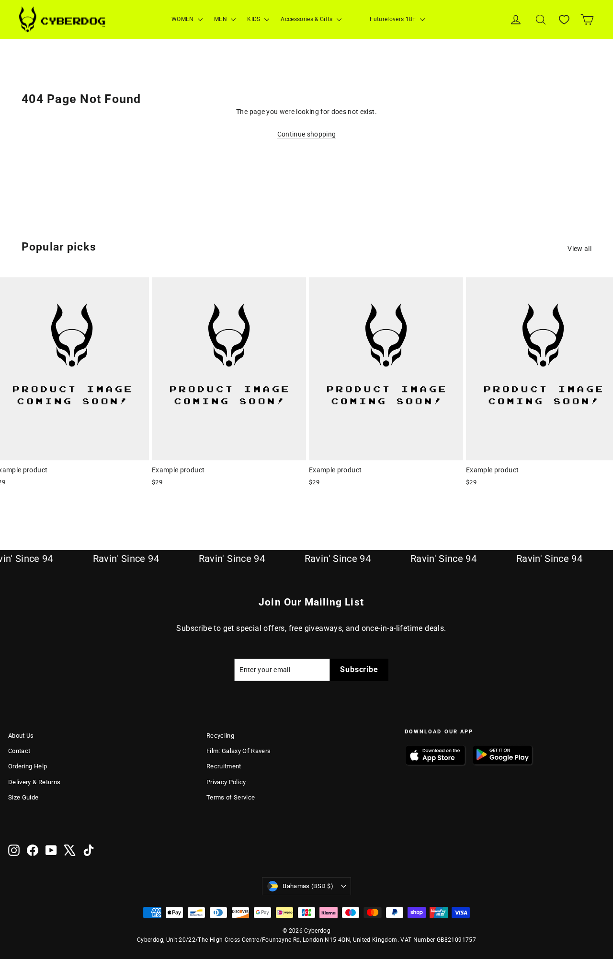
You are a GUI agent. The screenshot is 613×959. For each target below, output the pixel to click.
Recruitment (223, 766)
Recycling (220, 735)
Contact (19, 750)
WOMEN (183, 19)
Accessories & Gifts (307, 19)
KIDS (254, 19)
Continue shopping (306, 134)
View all (579, 248)
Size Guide (23, 797)
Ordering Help (27, 766)
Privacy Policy (226, 782)
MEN (221, 19)
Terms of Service (230, 797)
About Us (21, 735)
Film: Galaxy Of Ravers (238, 750)
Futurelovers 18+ (394, 19)
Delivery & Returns (34, 782)
